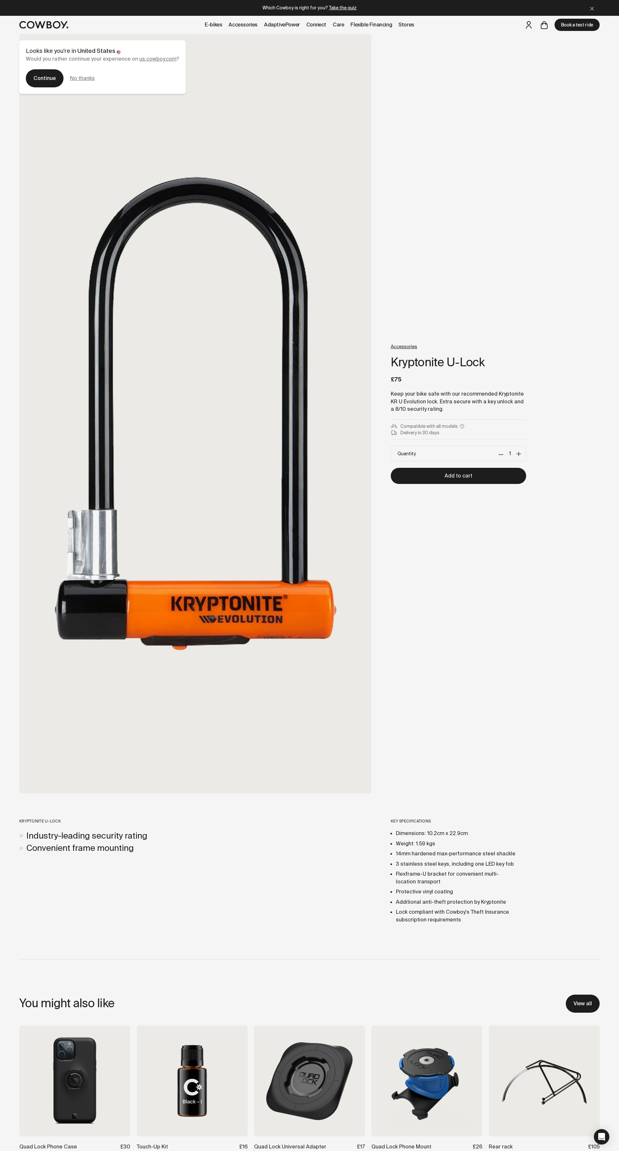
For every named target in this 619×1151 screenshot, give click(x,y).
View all (583, 1003)
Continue (45, 78)
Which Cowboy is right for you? (309, 8)
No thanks (82, 78)
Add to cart (458, 475)
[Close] (592, 8)
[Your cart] (544, 25)
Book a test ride (577, 25)
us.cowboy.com (157, 58)
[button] (601, 1137)
